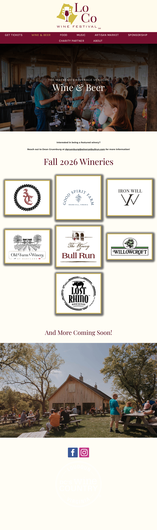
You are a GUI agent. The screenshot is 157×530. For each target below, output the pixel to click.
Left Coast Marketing (83, 520)
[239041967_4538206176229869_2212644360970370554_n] (78, 230)
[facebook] (73, 452)
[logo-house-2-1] (27, 233)
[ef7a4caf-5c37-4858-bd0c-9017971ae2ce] (27, 184)
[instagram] (84, 452)
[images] (78, 277)
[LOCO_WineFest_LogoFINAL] (78, 4)
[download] (129, 183)
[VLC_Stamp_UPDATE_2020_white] (78, 462)
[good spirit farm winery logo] (78, 179)
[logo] (130, 237)
